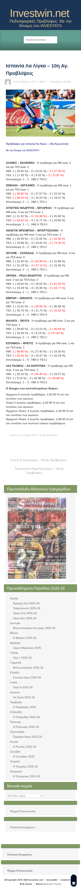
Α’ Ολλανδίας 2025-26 (26, 717)
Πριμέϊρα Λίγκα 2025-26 (27, 736)
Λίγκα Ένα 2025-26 (25, 613)
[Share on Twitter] (25, 443)
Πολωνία (15, 722)
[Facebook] (43, 4)
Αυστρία (15, 623)
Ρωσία (14, 741)
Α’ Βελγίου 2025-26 (24, 637)
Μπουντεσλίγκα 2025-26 (28, 667)
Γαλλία (14, 652)
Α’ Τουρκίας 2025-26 (25, 766)
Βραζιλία (15, 642)
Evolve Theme (54, 884)
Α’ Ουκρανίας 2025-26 (26, 776)
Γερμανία (15, 662)
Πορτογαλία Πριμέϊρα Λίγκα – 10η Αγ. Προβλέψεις (40, 470)
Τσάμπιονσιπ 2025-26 (26, 608)
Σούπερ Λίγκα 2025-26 (27, 677)
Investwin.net (39, 13)
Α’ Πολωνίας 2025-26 (26, 726)
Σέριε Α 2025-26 (23, 687)
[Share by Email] (49, 443)
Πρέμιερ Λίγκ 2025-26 (26, 603)
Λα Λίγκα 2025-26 (24, 697)
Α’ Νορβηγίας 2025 (24, 707)
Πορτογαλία (17, 731)
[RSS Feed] (37, 4)
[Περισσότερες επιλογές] (56, 443)
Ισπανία (15, 692)
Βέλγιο (14, 632)
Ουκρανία (16, 771)
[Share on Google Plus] (37, 443)
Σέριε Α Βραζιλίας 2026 (27, 647)
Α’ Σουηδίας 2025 (23, 756)
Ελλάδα (14, 672)
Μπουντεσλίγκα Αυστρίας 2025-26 (34, 628)
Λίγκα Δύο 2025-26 (24, 618)
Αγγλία (14, 598)
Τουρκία (15, 761)
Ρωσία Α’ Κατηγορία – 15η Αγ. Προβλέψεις (38, 460)
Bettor (67, 81)
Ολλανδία (16, 712)
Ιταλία (13, 682)
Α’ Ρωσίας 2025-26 (24, 746)
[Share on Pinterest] (43, 443)
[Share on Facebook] (31, 443)
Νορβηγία (16, 702)
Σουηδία (15, 751)
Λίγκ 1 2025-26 (22, 657)
